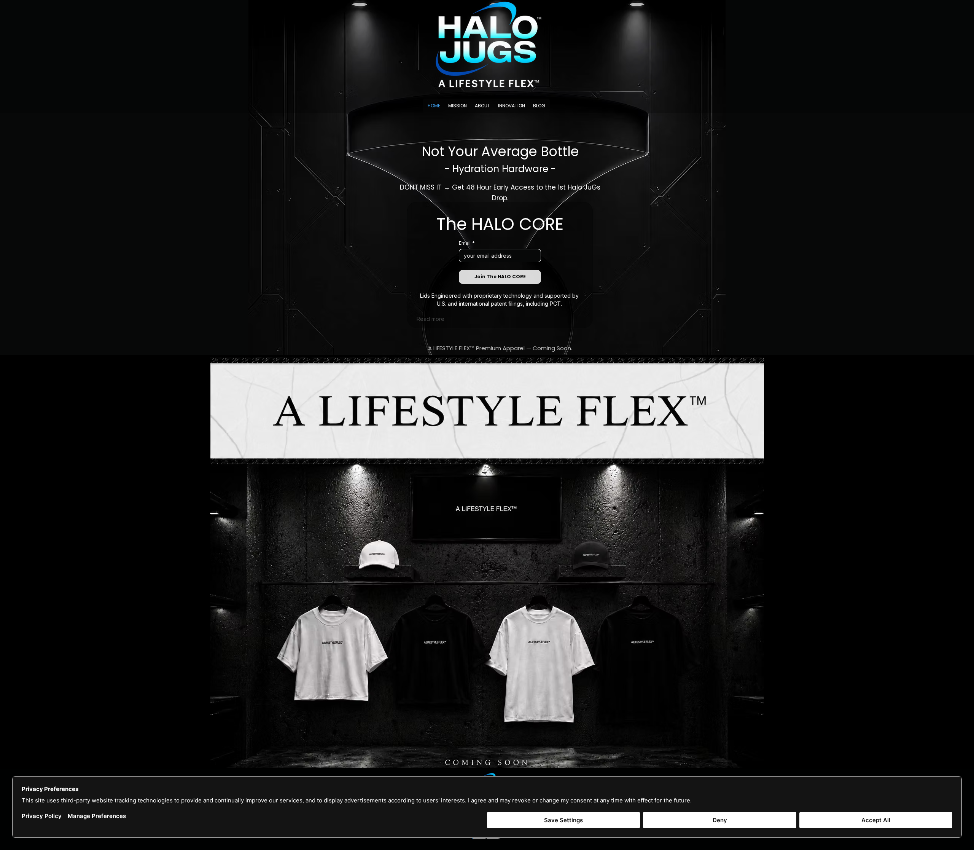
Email (467, 243)
